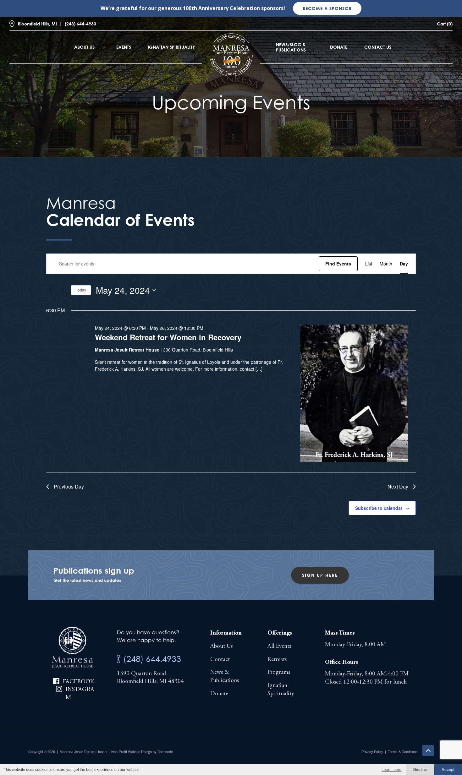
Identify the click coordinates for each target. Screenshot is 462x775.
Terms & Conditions (403, 752)
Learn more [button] (391, 769)
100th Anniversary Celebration (221, 8)
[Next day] (62, 290)
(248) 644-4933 (80, 23)
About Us (84, 47)
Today (81, 289)
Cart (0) (445, 23)
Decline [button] (420, 769)
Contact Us (377, 47)
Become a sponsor (327, 8)
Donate (338, 47)
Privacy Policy (372, 752)
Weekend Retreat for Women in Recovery (168, 337)
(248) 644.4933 (152, 658)
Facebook (78, 682)
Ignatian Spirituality (171, 47)
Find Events (338, 263)
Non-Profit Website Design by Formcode (142, 752)
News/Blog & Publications (291, 47)
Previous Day (69, 486)
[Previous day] (50, 290)
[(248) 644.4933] (118, 659)
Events (123, 47)
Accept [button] (448, 769)
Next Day (398, 486)
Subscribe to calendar (378, 508)
